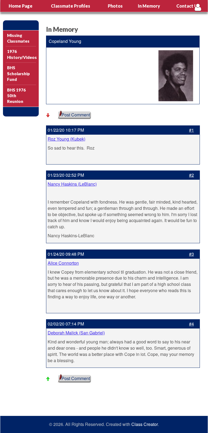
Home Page (20, 5)
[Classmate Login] (198, 7)
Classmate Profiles (70, 5)
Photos (115, 5)
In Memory (149, 5)
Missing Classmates (18, 38)
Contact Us (188, 5)
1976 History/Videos (21, 54)
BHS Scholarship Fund (18, 73)
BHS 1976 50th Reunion (16, 95)
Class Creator (144, 424)
